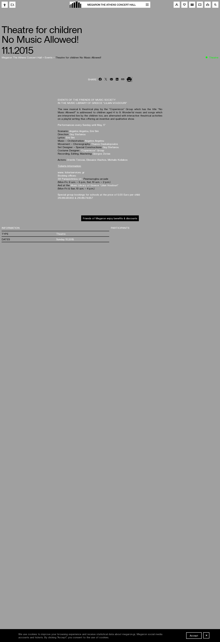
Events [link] (49, 57)
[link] (5, 5)
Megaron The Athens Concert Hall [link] (22, 57)
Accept (194, 635)
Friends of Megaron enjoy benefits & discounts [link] (110, 218)
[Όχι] (206, 635)
